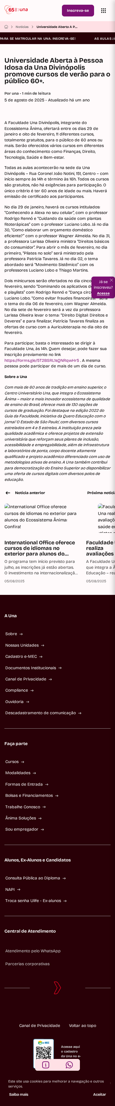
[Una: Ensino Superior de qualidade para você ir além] (32, 10)
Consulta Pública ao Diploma (32, 878)
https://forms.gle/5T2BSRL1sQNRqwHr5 (42, 360)
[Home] (6, 27)
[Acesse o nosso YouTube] (76, 1010)
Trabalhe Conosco (22, 806)
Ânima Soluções (20, 818)
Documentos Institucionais (30, 667)
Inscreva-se (78, 10)
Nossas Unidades (22, 645)
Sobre (11, 633)
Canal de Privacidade (25, 679)
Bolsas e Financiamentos (29, 795)
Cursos (12, 761)
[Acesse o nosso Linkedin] (57, 1010)
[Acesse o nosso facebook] (38, 1010)
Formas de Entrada (24, 784)
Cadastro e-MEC (21, 656)
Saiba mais (18, 1094)
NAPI (10, 889)
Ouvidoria (14, 701)
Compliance (16, 690)
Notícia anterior (30, 493)
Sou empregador (21, 829)
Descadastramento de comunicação (40, 712)
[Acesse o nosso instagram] (48, 1010)
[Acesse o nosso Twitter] (67, 1010)
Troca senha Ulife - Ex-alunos (33, 900)
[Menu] (103, 10)
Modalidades (17, 772)
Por (27, 93)
